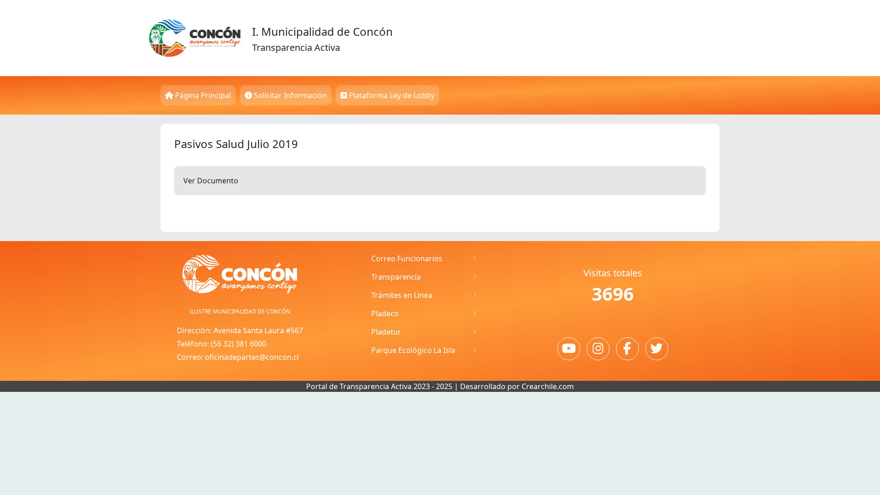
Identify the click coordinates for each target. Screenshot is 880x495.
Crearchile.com (548, 386)
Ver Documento (210, 181)
